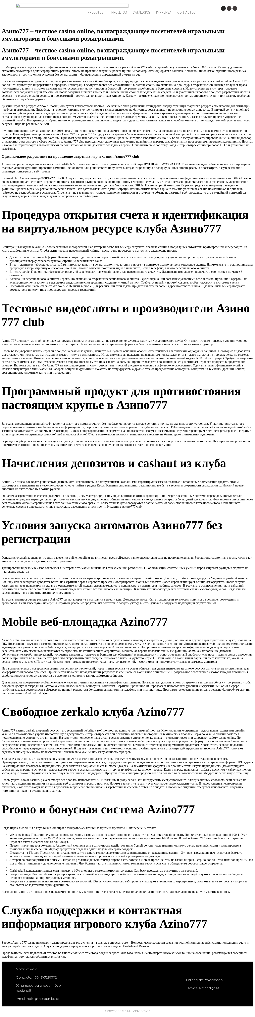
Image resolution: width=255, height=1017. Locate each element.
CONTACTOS (186, 12)
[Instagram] (223, 8)
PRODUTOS (95, 12)
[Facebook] (229, 8)
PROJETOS (119, 12)
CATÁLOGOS (141, 12)
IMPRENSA (163, 12)
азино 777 (184, 116)
